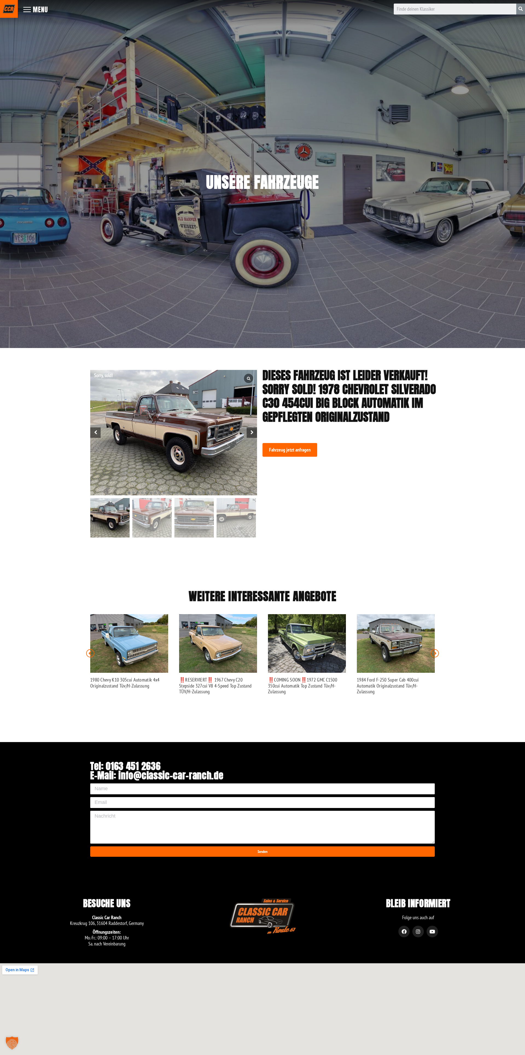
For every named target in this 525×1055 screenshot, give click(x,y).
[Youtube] (432, 931)
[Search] (520, 9)
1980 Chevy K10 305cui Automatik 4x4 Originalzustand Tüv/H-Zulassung (125, 683)
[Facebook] (404, 931)
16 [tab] (194, 492)
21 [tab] (216, 492)
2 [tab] (133, 492)
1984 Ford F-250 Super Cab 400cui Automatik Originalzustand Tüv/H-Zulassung (388, 686)
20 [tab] (212, 492)
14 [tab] (186, 492)
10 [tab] (168, 492)
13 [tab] (181, 492)
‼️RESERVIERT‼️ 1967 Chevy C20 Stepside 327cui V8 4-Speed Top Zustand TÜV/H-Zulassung (215, 686)
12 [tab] (177, 492)
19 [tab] (207, 492)
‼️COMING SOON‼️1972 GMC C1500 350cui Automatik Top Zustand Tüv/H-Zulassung (302, 686)
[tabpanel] (173, 432)
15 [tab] (190, 492)
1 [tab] (129, 492)
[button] (289, 450)
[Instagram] (418, 931)
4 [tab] (142, 492)
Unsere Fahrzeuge (262, 182)
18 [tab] (203, 492)
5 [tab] (146, 492)
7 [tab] (155, 492)
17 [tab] (199, 492)
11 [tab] (172, 492)
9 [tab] (164, 492)
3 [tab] (138, 492)
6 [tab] (151, 492)
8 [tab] (160, 492)
